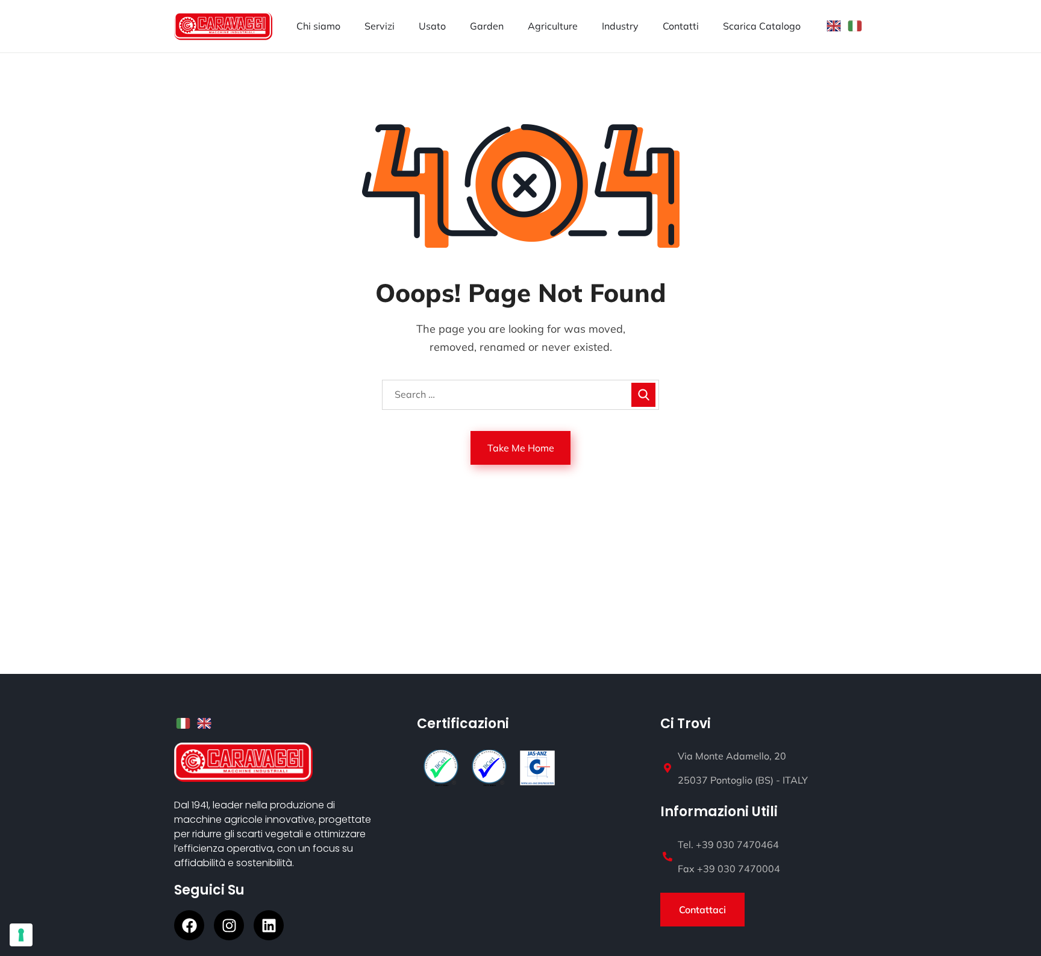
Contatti (681, 26)
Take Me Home (520, 448)
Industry (620, 26)
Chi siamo (318, 26)
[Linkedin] (269, 925)
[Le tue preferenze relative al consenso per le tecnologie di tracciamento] (21, 934)
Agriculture (553, 26)
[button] (702, 909)
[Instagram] (229, 925)
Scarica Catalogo (762, 26)
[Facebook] (189, 925)
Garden (487, 26)
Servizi (379, 26)
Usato (432, 26)
